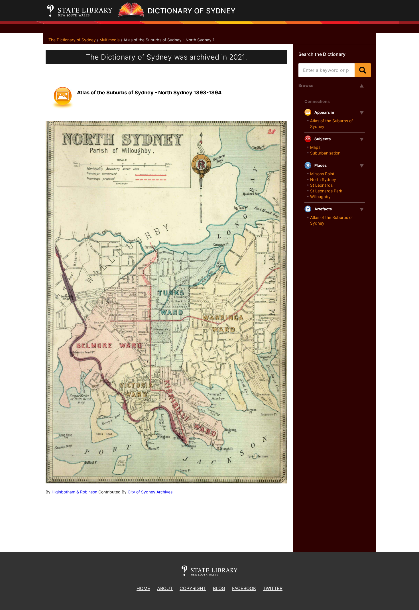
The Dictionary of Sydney (72, 39)
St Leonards (321, 185)
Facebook (244, 588)
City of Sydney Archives (150, 491)
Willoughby (320, 196)
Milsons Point (322, 173)
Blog (219, 588)
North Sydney (323, 179)
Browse (305, 85)
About (165, 588)
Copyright (193, 588)
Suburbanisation (325, 153)
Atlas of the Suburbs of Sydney (331, 123)
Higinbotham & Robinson (74, 491)
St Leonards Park (326, 190)
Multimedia (109, 39)
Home (143, 588)
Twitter (272, 588)
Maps (315, 147)
